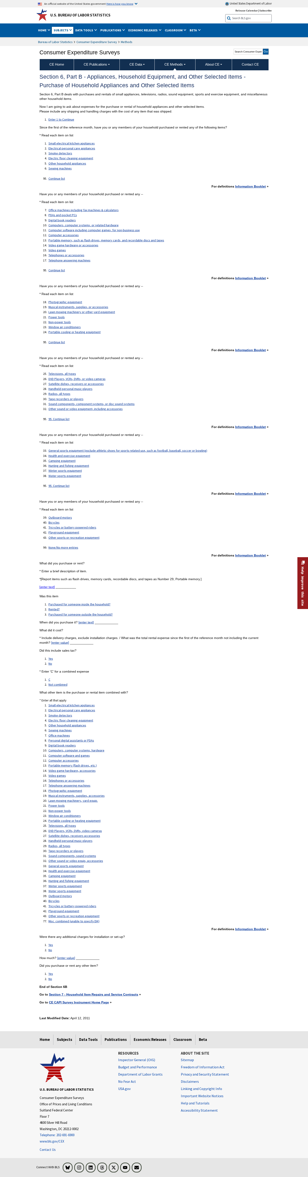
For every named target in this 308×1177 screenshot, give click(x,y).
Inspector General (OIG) (136, 1060)
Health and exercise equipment (69, 456)
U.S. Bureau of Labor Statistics (80, 15)
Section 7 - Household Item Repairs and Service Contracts (93, 994)
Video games (57, 250)
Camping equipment (62, 461)
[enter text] (47, 587)
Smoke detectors (60, 153)
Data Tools (88, 1039)
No (50, 664)
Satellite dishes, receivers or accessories (76, 384)
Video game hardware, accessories (72, 771)
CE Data (135, 64)
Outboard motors (60, 517)
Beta (203, 1039)
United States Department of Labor (250, 3)
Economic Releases (150, 1039)
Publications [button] (111, 30)
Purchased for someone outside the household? (80, 614)
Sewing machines (60, 168)
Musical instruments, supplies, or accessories (78, 307)
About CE (212, 64)
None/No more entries (63, 547)
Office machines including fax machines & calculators (83, 210)
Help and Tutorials (195, 1103)
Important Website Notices (202, 1096)
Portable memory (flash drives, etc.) (72, 765)
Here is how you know (119, 3)
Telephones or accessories (66, 255)
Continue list (56, 178)
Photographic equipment (65, 302)
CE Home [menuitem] (56, 64)
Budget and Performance (137, 1067)
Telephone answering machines (69, 260)
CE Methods (173, 64)
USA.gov (124, 1088)
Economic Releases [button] (143, 30)
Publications (116, 1039)
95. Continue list (58, 419)
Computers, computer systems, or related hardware (83, 225)
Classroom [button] (174, 30)
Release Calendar (246, 10)
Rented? (54, 609)
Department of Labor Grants (140, 1074)
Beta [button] (194, 30)
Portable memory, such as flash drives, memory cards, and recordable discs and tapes (106, 240)
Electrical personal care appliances (71, 148)
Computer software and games (69, 755)
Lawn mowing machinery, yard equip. (73, 801)
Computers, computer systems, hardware (76, 750)
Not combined (57, 684)
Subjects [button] (61, 30)
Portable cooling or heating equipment (74, 332)
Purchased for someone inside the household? (79, 604)
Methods (126, 42)
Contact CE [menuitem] (250, 64)
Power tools (56, 317)
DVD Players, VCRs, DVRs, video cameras (75, 831)
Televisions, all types (62, 374)
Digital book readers (62, 220)
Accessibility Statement (199, 1110)
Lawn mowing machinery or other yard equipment (81, 312)
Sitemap (187, 1060)
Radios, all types (59, 394)
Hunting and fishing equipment (68, 466)
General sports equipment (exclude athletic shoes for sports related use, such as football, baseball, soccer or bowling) (127, 451)
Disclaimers (190, 1081)
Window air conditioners (64, 327)
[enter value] (60, 642)
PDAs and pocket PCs (62, 215)
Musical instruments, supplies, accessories (76, 796)
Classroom (182, 1039)
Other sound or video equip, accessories (75, 861)
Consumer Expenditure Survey (96, 42)
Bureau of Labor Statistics (55, 42)
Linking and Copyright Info (201, 1088)
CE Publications (95, 64)
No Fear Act (127, 1081)
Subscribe (265, 10)
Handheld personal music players (70, 389)
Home (45, 1039)
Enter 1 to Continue (61, 119)
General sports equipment (66, 866)
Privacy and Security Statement (205, 1074)
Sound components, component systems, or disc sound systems (91, 404)
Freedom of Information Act (203, 1067)
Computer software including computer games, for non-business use (94, 230)
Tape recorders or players (65, 399)
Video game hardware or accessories (73, 245)
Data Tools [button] (84, 30)
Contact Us (48, 1149)
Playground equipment (63, 532)
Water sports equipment (64, 476)
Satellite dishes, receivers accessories (74, 836)
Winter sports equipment (65, 471)
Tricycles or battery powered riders (72, 527)
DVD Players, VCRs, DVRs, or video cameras (77, 379)
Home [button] (42, 30)
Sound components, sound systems (72, 856)
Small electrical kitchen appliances (71, 143)
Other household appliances (67, 163)
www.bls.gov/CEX (52, 1141)
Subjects (64, 1039)
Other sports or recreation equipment (73, 538)
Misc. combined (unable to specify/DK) (73, 921)
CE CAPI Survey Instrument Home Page (79, 1002)
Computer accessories (63, 235)
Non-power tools (59, 322)
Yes (50, 659)
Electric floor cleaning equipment (70, 158)
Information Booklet (250, 186)
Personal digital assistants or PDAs (71, 740)
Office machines (59, 735)
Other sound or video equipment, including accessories (85, 409)
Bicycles (54, 522)
